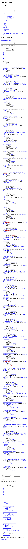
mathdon (6, 173)
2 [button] (3, 52)
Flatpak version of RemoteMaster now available (14, 67)
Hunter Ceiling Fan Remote (10, 417)
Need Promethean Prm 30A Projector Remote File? (14, 459)
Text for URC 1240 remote (9, 90)
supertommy (7, 257)
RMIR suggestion (7, 360)
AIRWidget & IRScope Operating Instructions (13, 321)
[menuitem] (9, 16)
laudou (5, 206)
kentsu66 (6, 354)
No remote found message (9, 204)
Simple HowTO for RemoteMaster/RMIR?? (13, 402)
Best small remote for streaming (10, 116)
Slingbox (5, 281)
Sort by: (12, 475)
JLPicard (6, 306)
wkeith (5, 426)
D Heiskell (6, 239)
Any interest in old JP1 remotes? (10, 353)
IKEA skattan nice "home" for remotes (12, 150)
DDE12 (6, 434)
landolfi (6, 418)
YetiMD (6, 411)
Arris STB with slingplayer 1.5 (10, 329)
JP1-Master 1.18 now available (10, 229)
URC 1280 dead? (7, 376)
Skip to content (4, 7)
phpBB (7, 537)
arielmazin (6, 467)
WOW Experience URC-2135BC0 (11, 75)
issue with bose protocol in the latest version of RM (14, 83)
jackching (6, 452)
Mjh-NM (6, 369)
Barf (5, 151)
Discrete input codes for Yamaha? (11, 313)
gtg (5, 84)
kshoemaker (6, 339)
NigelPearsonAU (8, 403)
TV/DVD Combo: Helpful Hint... (11, 141)
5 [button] (3, 55)
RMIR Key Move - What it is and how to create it (14, 368)
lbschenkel (6, 68)
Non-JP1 (24, 411)
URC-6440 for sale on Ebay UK (11, 287)
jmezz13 (6, 298)
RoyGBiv (6, 314)
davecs (5, 288)
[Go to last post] (19, 81)
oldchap (6, 377)
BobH (5, 386)
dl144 (5, 165)
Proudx (5, 347)
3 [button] (3, 53)
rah (5, 214)
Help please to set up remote (10, 410)
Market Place (24, 354)
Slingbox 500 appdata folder (10, 279)
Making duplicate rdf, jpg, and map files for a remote (15, 433)
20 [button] (3, 58)
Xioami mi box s (7, 466)
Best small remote (7, 108)
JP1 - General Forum (7, 77)
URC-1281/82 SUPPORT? (9, 256)
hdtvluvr (6, 272)
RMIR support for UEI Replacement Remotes (13, 172)
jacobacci (7, 91)
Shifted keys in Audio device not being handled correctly (15, 164)
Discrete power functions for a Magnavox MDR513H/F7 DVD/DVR (12, 385)
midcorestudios (7, 280)
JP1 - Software (23, 84)
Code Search (24, 158)
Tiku (5, 249)
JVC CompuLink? (8, 264)
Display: (3, 475)
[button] (3, 47)
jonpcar (5, 396)
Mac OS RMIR (7, 196)
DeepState (6, 197)
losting (5, 134)
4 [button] (3, 54)
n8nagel (6, 101)
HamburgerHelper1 (8, 76)
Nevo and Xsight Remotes (8, 404)
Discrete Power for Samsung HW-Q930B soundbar (14, 271)
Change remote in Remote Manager (11, 213)
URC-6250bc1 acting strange (10, 451)
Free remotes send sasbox (9, 305)
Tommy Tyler (7, 322)
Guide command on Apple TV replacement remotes (14, 157)
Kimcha (6, 109)
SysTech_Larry (7, 143)
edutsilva (6, 330)
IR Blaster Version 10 (8, 346)
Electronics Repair (7, 144)
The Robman (7, 222)
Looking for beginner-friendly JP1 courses (13, 180)
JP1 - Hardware (23, 151)
